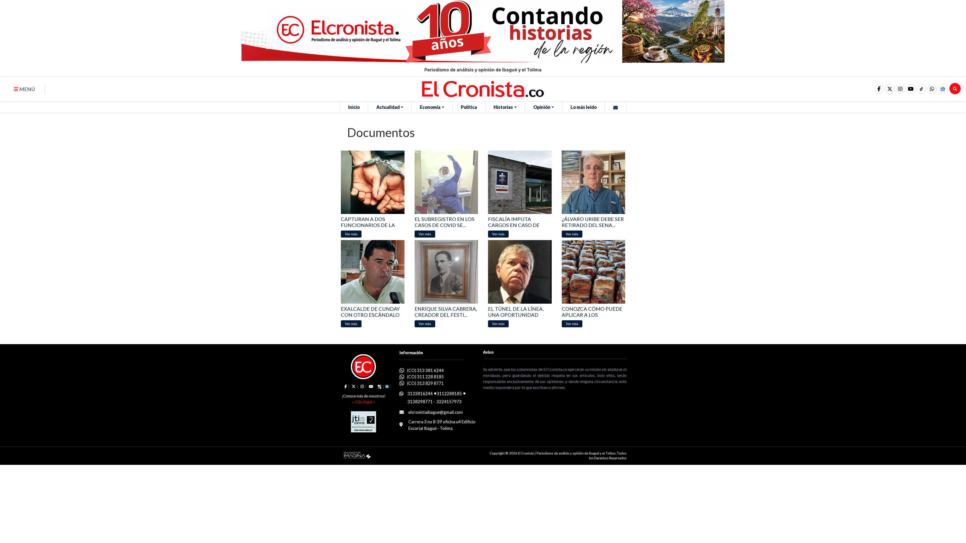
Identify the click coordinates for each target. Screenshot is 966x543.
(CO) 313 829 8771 (425, 383)
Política (469, 107)
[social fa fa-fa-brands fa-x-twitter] (890, 89)
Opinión (541, 107)
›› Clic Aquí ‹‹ (363, 401)
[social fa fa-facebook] (879, 89)
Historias (503, 107)
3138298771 (420, 401)
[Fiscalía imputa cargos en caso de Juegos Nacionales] (520, 182)
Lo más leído (584, 107)
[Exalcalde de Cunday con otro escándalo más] (373, 272)
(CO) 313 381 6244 (425, 370)
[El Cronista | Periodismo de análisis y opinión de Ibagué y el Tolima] (483, 88)
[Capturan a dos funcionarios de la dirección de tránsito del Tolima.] (373, 182)
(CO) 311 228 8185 (425, 376)
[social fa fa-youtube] (911, 89)
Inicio (354, 107)
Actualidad (388, 107)
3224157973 (449, 401)
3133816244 (420, 393)
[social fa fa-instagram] (900, 89)
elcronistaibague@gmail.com (435, 412)
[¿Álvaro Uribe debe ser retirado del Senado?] (593, 182)
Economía (430, 107)
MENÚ (26, 89)
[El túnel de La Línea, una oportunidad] (520, 272)
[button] (932, 89)
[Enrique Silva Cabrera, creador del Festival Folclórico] (446, 272)
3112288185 (449, 393)
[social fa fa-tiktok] (921, 89)
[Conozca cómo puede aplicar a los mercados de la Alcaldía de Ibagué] (593, 272)
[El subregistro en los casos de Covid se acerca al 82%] (446, 182)
